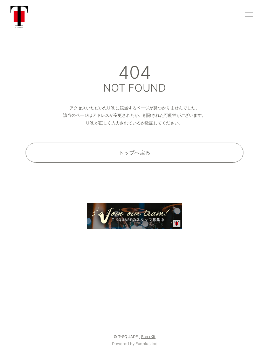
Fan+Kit (148, 336)
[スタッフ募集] (134, 216)
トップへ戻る (134, 152)
